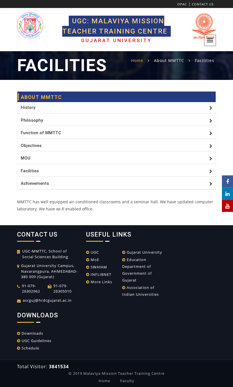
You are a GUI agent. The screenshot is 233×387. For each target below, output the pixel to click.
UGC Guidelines (35, 340)
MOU (25, 158)
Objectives (31, 145)
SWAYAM (98, 267)
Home (104, 380)
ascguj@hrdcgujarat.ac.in (47, 300)
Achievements (35, 183)
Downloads (31, 333)
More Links (101, 281)
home (137, 60)
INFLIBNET (100, 274)
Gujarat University (144, 252)
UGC (94, 252)
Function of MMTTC (41, 132)
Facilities (30, 170)
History (28, 107)
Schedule (29, 348)
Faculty (127, 380)
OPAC (182, 4)
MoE (94, 259)
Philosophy (32, 120)
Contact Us (203, 4)
